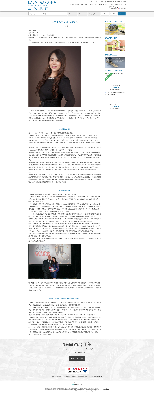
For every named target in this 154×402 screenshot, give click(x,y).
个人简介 (111, 4)
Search (122, 14)
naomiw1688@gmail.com (95, 376)
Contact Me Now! (77, 358)
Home (72, 4)
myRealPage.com (77, 384)
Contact (105, 4)
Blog (96, 4)
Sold (82, 4)
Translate (123, 8)
